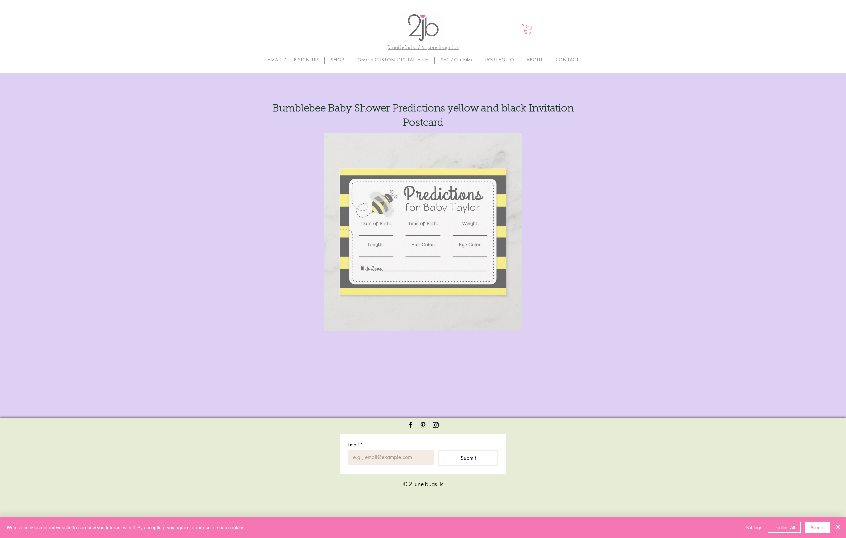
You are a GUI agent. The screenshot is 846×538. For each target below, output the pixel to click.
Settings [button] (754, 527)
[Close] (838, 527)
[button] (527, 29)
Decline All (784, 527)
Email (355, 444)
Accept (817, 527)
